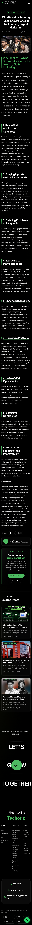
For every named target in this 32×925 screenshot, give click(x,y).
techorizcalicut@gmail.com (17, 897)
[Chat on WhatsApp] (27, 920)
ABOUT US (4, 834)
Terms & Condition (26, 849)
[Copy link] (23, 533)
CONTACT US (4, 841)
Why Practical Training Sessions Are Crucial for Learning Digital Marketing (16, 62)
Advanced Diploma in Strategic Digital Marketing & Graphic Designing (16, 851)
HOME (3, 830)
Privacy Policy (25, 844)
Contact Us (16, 581)
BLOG (3, 837)
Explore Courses (15, 575)
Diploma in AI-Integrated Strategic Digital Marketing (15, 866)
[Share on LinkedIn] (10, 533)
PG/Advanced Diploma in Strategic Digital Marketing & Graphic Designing (16, 836)
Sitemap (25, 840)
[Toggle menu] (29, 3)
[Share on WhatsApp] (14, 533)
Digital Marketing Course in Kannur (26, 833)
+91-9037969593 (17, 890)
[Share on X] (19, 533)
